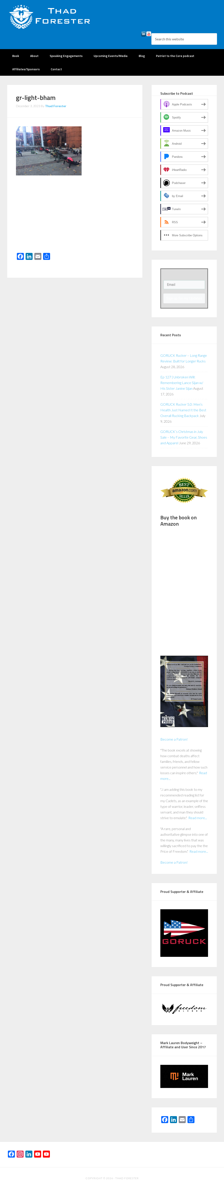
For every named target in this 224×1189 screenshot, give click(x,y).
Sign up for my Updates (184, 298)
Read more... (197, 818)
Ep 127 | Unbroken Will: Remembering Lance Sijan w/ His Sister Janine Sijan (181, 382)
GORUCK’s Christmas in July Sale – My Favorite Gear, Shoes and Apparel (183, 437)
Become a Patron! (174, 739)
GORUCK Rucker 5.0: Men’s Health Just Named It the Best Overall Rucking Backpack (183, 410)
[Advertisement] (75, 218)
